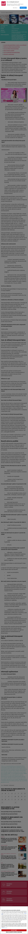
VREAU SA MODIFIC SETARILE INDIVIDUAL (14, 932)
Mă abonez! (23, 7)
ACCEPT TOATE (14, 930)
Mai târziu (15, 7)
